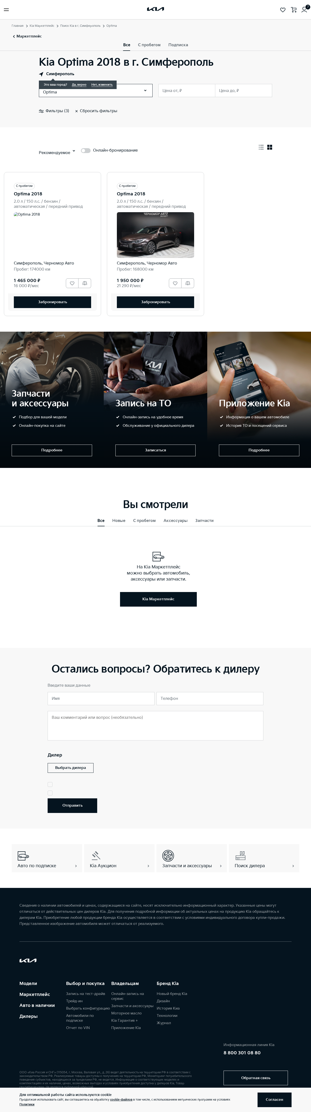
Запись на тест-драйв (85, 994)
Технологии (167, 1015)
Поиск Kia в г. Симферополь (80, 26)
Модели (28, 983)
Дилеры (28, 1016)
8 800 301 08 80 (242, 1053)
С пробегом (149, 45)
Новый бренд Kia (172, 994)
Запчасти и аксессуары (132, 1006)
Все (126, 45)
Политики (27, 1104)
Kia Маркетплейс (42, 26)
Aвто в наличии (37, 1005)
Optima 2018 (28, 194)
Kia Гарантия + (124, 1020)
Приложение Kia (126, 1028)
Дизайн (163, 1001)
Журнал (164, 1023)
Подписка (178, 45)
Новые (118, 521)
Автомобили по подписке (80, 1018)
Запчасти (204, 521)
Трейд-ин (74, 1001)
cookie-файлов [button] (121, 1100)
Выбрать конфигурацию (88, 1008)
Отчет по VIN (78, 1028)
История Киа (168, 1008)
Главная (18, 26)
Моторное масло (126, 1013)
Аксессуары (176, 521)
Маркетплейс (34, 994)
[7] (304, 10)
